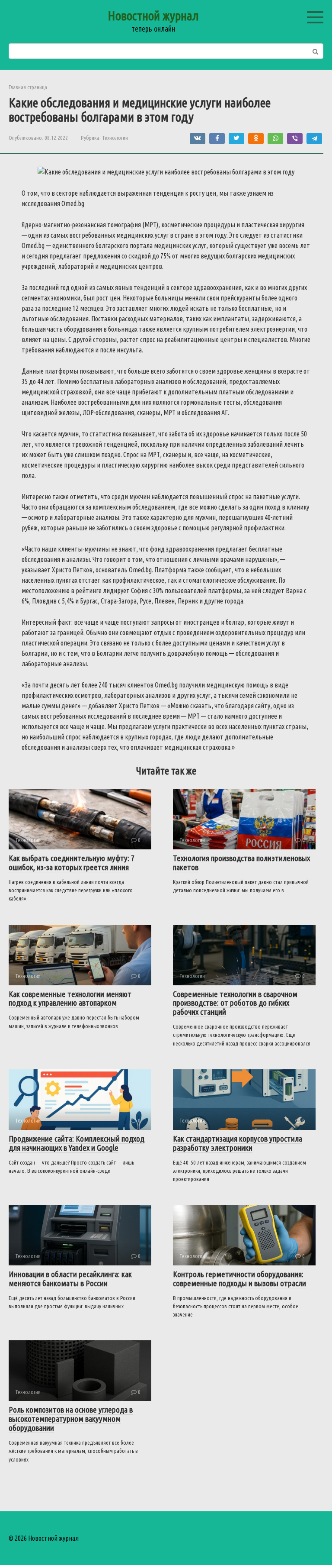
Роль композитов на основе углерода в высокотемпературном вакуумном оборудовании (71, 1419)
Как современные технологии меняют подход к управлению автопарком (70, 998)
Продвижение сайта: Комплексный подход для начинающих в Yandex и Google (76, 1143)
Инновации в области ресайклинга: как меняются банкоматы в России (70, 1278)
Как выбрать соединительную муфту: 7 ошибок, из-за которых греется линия (71, 862)
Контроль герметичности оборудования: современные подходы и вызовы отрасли (239, 1278)
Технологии (115, 137)
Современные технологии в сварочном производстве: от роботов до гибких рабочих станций (235, 1003)
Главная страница (28, 87)
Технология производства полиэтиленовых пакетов (241, 862)
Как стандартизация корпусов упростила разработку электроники (237, 1143)
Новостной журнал (153, 15)
